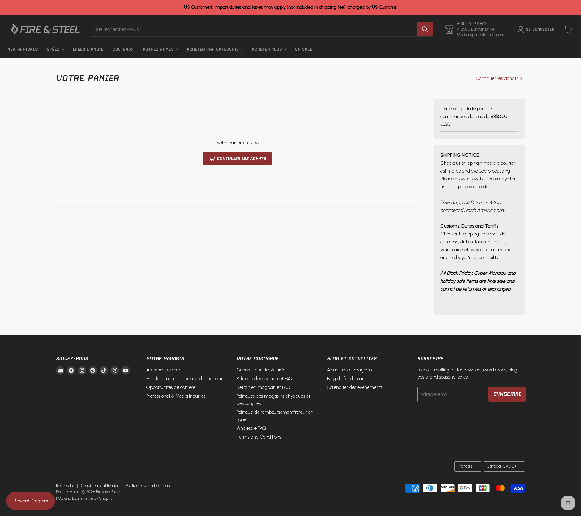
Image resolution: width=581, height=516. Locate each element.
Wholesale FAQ (251, 428)
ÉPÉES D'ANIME (88, 49)
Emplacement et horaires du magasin (185, 378)
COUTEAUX (123, 49)
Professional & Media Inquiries (175, 396)
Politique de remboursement (150, 485)
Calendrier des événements (354, 387)
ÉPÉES (54, 49)
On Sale (303, 49)
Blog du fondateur (345, 378)
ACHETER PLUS (268, 49)
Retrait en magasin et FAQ (263, 387)
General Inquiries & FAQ (260, 370)
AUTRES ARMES (159, 49)
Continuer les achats (498, 78)
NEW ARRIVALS (23, 49)
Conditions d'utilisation (100, 485)
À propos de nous (163, 370)
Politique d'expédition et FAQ (265, 378)
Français (465, 466)
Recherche (65, 485)
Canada (501, 466)
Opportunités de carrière (170, 387)
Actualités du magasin (349, 370)
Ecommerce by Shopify (92, 498)
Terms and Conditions (259, 437)
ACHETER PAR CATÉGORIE (213, 49)
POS (60, 498)
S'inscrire (507, 394)
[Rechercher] (425, 29)
